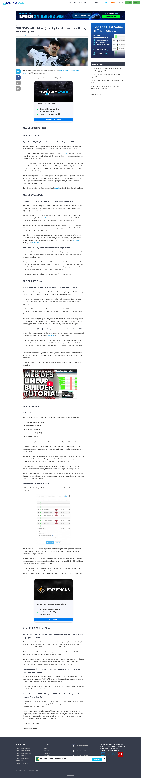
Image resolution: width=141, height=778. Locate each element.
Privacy (36, 770)
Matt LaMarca (21, 35)
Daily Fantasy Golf (21, 756)
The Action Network (22, 763)
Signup (129, 2)
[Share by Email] (18, 83)
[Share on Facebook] (18, 78)
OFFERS (120, 2)
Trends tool (35, 243)
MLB (17, 25)
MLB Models (64, 153)
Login (136, 2)
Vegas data (44, 218)
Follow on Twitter (82, 746)
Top (70, 774)
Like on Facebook (81, 751)
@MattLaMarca (29, 35)
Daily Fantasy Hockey (22, 758)
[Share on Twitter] (18, 72)
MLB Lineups (19, 761)
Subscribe (47, 756)
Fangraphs (51, 335)
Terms (32, 770)
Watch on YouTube (82, 755)
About (46, 748)
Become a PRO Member (53, 119)
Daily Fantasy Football (23, 748)
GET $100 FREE (53, 619)
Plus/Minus (76, 240)
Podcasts (47, 753)
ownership (57, 188)
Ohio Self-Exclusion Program (109, 750)
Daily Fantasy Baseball (23, 751)
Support (46, 751)
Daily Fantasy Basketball (23, 753)
